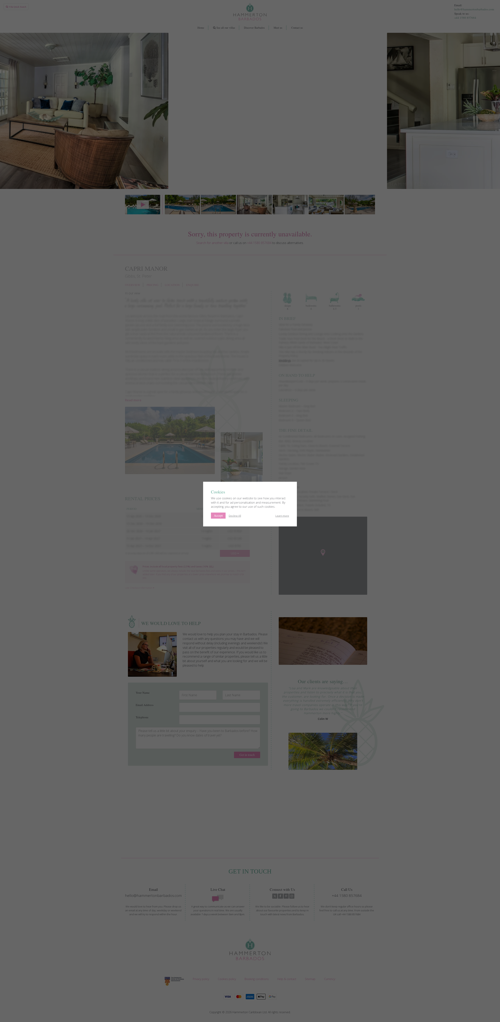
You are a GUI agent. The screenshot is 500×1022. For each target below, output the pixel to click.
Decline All (235, 515)
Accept (218, 515)
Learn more (282, 515)
